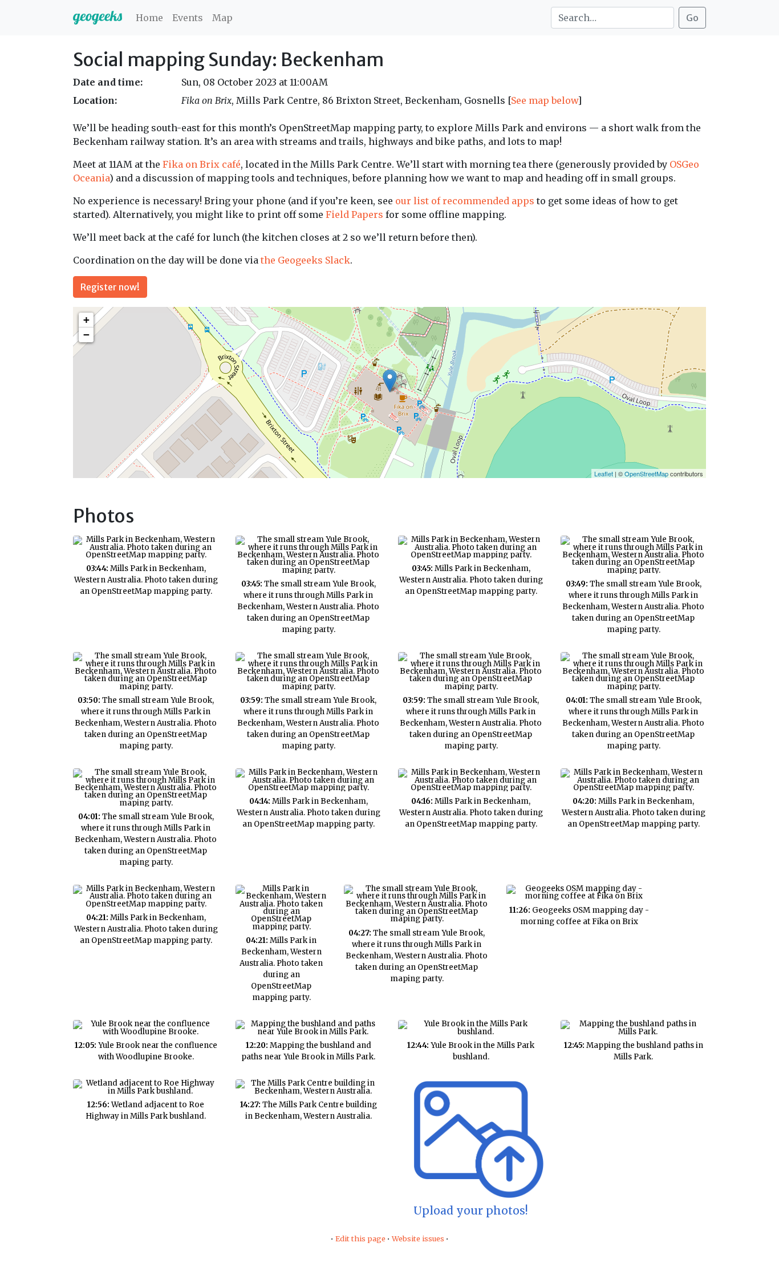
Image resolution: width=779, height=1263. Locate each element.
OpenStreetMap (646, 473)
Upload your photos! (470, 1210)
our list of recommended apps (464, 201)
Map (222, 17)
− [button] (86, 335)
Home (149, 17)
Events (187, 17)
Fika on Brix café (202, 164)
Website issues (418, 1238)
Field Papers (354, 214)
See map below (544, 100)
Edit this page (360, 1238)
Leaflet (603, 473)
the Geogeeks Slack (305, 260)
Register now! (110, 287)
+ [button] (86, 320)
